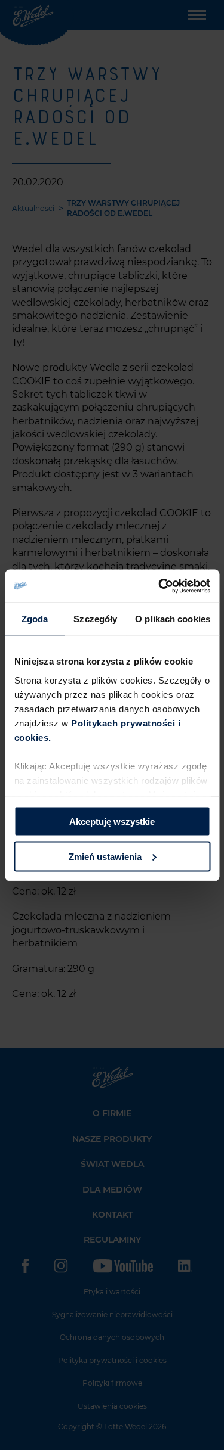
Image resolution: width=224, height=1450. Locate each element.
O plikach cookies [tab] (172, 619)
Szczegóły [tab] (95, 619)
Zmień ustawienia (105, 856)
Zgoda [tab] (35, 619)
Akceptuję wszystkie (112, 821)
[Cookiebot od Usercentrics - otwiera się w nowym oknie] (159, 586)
